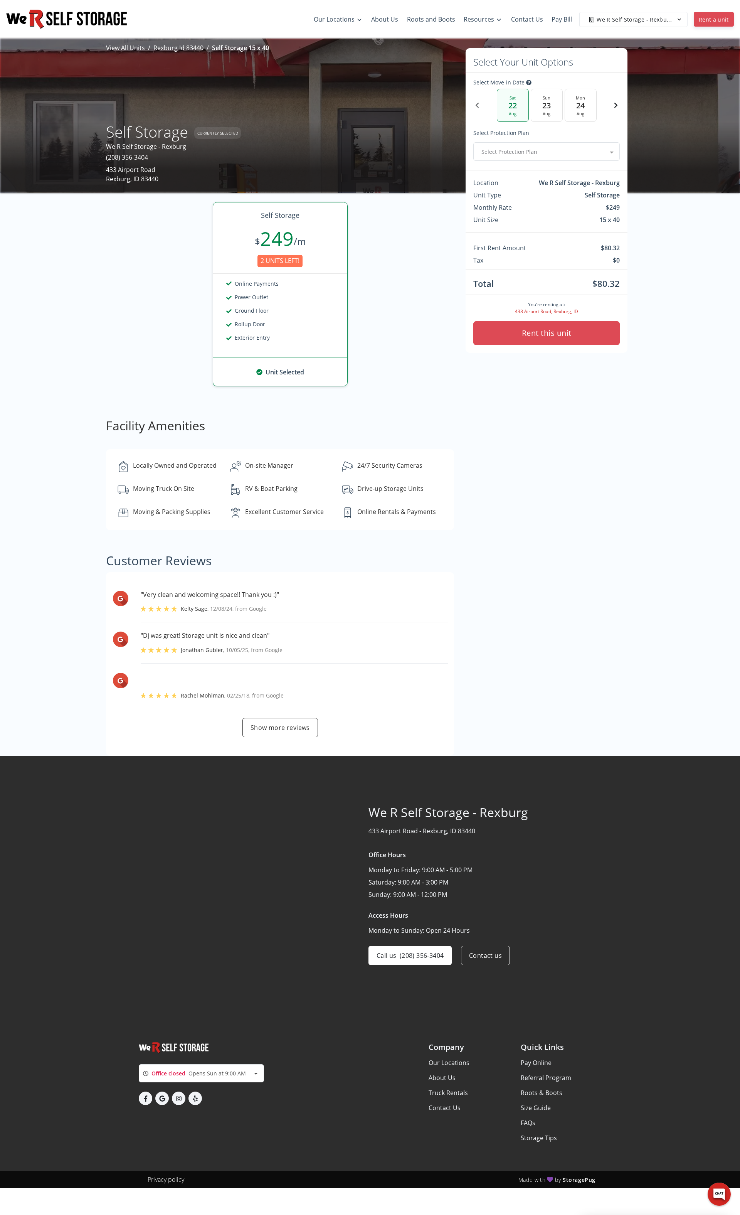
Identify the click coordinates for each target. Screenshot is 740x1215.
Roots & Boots (541, 1093)
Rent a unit (714, 19)
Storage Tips (539, 1138)
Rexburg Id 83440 (178, 48)
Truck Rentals (448, 1093)
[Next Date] (616, 105)
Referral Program (546, 1077)
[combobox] (546, 151)
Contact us (485, 955)
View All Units (125, 48)
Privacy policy (166, 1179)
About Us (442, 1077)
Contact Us (445, 1108)
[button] (145, 1098)
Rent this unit (547, 333)
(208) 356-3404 (127, 157)
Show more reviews (280, 727)
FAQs (528, 1123)
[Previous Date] (477, 105)
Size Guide (536, 1108)
